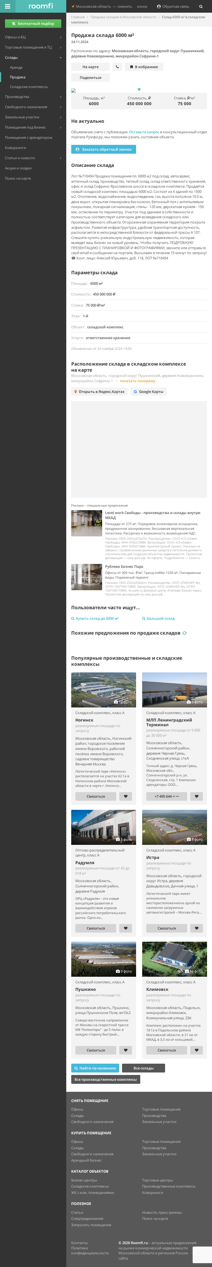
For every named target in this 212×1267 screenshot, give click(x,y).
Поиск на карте (155, 1218)
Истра (152, 857)
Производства (154, 1115)
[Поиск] (201, 6)
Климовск (157, 989)
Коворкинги (152, 1192)
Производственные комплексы (168, 1186)
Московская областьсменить (103, 6)
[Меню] (7, 6)
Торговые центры (157, 1180)
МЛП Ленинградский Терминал (169, 722)
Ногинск (84, 720)
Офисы (77, 1109)
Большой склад (161, 618)
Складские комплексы (90, 1186)
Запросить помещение (91, 1224)
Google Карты (151, 391)
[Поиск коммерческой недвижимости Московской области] (40, 6)
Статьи (77, 1212)
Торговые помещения (161, 1109)
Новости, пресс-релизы (162, 1212)
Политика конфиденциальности (90, 1250)
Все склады (144, 1068)
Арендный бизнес (86, 1160)
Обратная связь (175, 6)
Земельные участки (159, 1121)
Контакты (79, 1242)
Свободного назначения (92, 1121)
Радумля (84, 862)
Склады (77, 1115)
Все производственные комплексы (106, 1079)
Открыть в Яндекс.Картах (101, 391)
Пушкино (85, 989)
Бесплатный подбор (36, 23)
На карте (91, 66)
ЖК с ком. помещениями (92, 1192)
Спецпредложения (87, 1218)
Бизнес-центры (84, 1180)
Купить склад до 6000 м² (97, 618)
